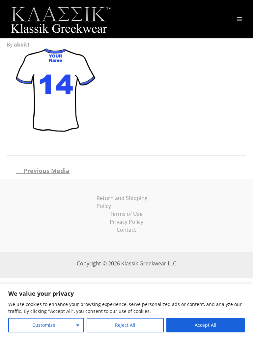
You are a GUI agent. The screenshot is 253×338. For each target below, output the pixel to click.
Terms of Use (126, 214)
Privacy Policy (126, 221)
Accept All (205, 325)
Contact (126, 229)
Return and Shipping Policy (122, 202)
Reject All (125, 325)
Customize (43, 325)
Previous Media (43, 171)
